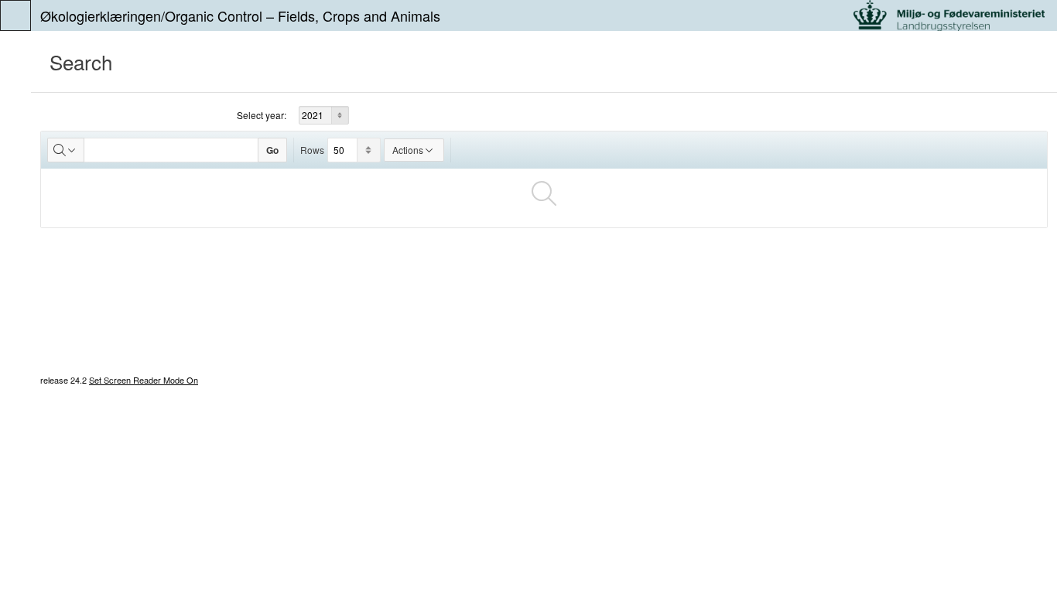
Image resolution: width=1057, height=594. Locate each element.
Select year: (261, 114)
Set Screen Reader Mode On (143, 380)
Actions (407, 149)
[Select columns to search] (65, 150)
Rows (312, 149)
